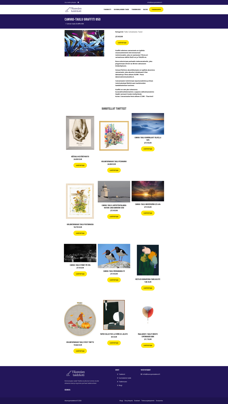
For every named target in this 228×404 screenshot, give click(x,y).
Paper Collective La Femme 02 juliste (114, 334)
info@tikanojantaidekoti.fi (154, 2)
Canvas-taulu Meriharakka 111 (114, 271)
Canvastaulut (132, 32)
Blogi (145, 9)
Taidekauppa (156, 9)
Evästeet (137, 401)
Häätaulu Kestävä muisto (80, 156)
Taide (126, 32)
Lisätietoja (122, 43)
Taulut (140, 32)
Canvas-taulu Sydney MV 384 (80, 265)
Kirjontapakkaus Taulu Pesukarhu (114, 161)
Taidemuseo (136, 9)
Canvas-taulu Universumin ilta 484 (148, 204)
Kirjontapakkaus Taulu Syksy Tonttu (80, 342)
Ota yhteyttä (128, 401)
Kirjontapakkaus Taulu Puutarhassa (80, 224)
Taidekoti (107, 9)
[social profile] (78, 2)
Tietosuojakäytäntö (147, 401)
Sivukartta (159, 401)
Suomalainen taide (121, 9)
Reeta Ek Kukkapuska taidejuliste (147, 279)
